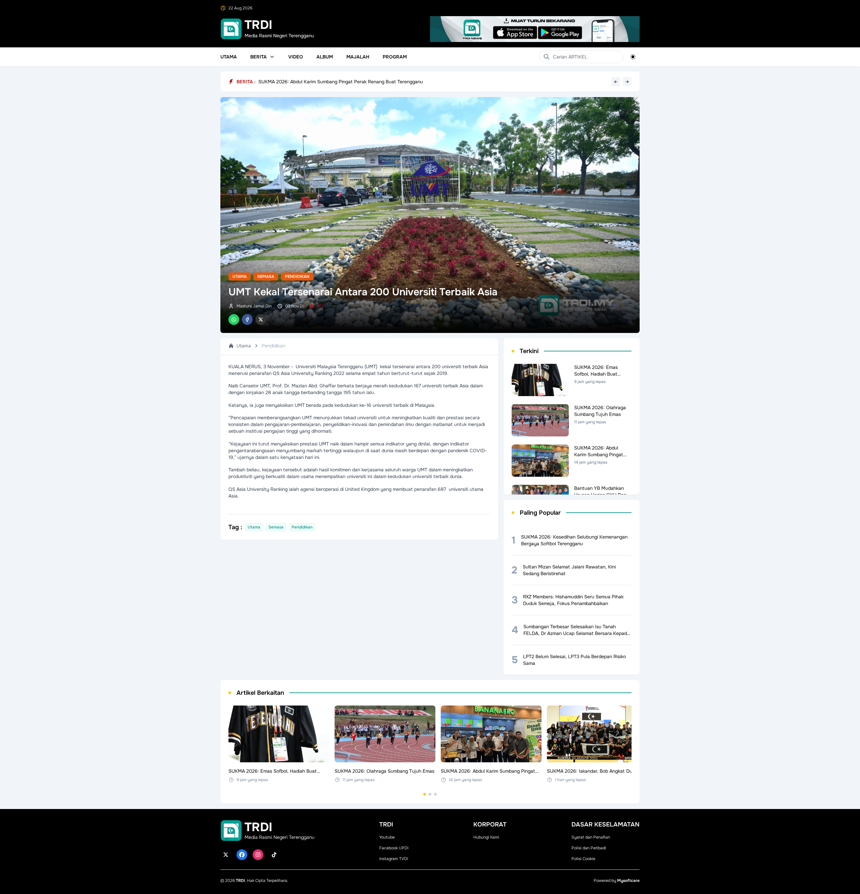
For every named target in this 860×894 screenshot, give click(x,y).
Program (395, 57)
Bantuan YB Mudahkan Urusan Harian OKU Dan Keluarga (320, 82)
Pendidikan (297, 276)
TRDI (240, 880)
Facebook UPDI (393, 848)
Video (295, 57)
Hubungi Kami (486, 837)
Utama (228, 57)
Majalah (357, 57)
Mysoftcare (628, 880)
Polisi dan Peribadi (588, 848)
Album (324, 57)
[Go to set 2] (430, 794)
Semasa (265, 276)
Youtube (387, 837)
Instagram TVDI (393, 858)
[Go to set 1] (424, 794)
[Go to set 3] (435, 794)
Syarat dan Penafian (590, 837)
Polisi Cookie (583, 858)
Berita (258, 57)
